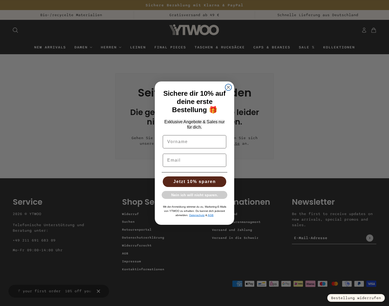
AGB (211, 214)
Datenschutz (197, 214)
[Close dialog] (228, 87)
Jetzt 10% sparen (194, 181)
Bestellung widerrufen (356, 298)
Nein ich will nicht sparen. (194, 195)
